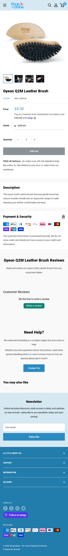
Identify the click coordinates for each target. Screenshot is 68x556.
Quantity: (7, 139)
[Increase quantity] (34, 139)
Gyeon (6, 98)
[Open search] (49, 5)
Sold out (34, 151)
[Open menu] (4, 5)
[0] (62, 5)
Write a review (34, 305)
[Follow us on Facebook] (5, 508)
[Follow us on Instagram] (17, 508)
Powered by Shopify (11, 549)
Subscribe (34, 436)
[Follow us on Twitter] (11, 508)
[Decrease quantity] (18, 139)
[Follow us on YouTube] (23, 508)
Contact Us (34, 368)
